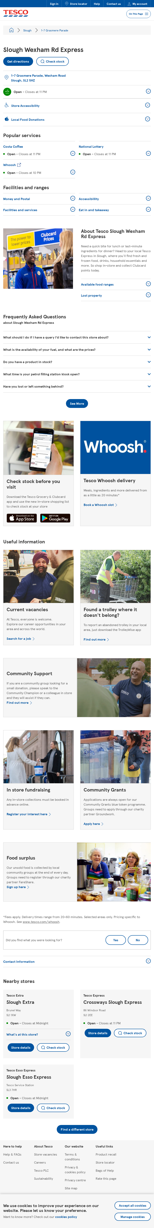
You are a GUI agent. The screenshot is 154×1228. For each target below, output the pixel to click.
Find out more (94, 639)
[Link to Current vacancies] (38, 577)
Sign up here (16, 886)
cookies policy (66, 1216)
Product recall (106, 1154)
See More (77, 403)
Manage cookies (133, 1216)
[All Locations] (11, 30)
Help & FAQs (12, 1154)
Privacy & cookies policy (75, 1169)
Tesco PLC (41, 1170)
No (134, 938)
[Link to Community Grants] (115, 757)
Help (97, 4)
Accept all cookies (132, 1205)
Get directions (18, 60)
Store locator (78, 4)
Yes (115, 940)
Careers (40, 1162)
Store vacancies (45, 1154)
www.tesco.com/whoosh (41, 921)
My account (140, 4)
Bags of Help (105, 1170)
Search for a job (19, 638)
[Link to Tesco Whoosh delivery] (115, 448)
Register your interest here (27, 814)
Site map (71, 1188)
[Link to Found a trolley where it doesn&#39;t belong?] (115, 577)
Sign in (54, 4)
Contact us (114, 4)
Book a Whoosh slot (99, 504)
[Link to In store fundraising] (38, 757)
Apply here (92, 823)
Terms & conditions (72, 1156)
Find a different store (77, 1129)
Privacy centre (75, 1180)
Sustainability (43, 1178)
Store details (20, 1047)
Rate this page (106, 1178)
